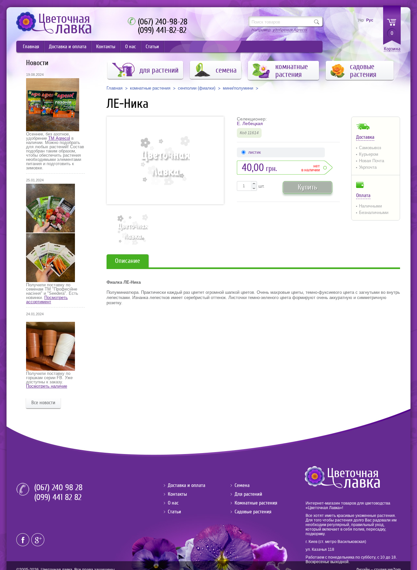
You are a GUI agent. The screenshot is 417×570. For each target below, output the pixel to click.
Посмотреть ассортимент (47, 299)
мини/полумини (238, 88)
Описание (127, 260)
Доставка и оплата (67, 47)
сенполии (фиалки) (196, 88)
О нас (130, 47)
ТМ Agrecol (59, 138)
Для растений (248, 494)
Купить (307, 187)
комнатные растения (150, 88)
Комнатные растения (256, 503)
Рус (369, 20)
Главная (31, 47)
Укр (361, 20)
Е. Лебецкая (250, 123)
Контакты (105, 47)
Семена (242, 485)
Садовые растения (253, 512)
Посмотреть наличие (46, 386)
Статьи (152, 47)
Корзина (392, 49)
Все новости (43, 403)
